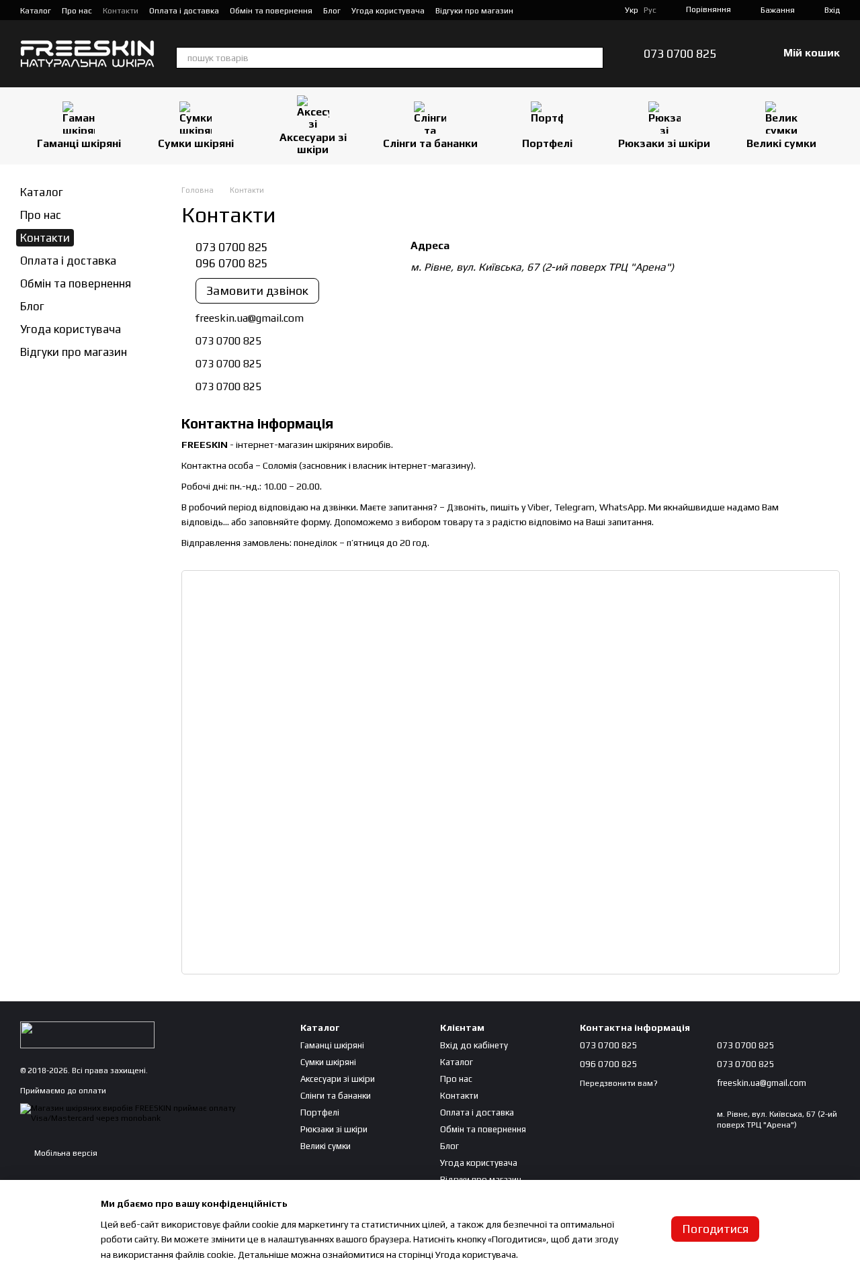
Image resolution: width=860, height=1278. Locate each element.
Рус (650, 10)
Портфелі (547, 143)
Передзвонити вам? (619, 1083)
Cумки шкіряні (196, 143)
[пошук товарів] (592, 58)
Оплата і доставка (184, 10)
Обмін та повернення (271, 10)
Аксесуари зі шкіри (313, 143)
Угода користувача (388, 10)
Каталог (35, 10)
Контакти (120, 10)
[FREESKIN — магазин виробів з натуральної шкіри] (87, 1034)
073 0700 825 (680, 54)
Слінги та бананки (430, 143)
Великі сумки (781, 143)
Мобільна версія (64, 1153)
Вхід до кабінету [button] (474, 1045)
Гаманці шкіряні (79, 143)
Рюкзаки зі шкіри (664, 143)
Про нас (77, 10)
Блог (332, 10)
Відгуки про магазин (474, 10)
